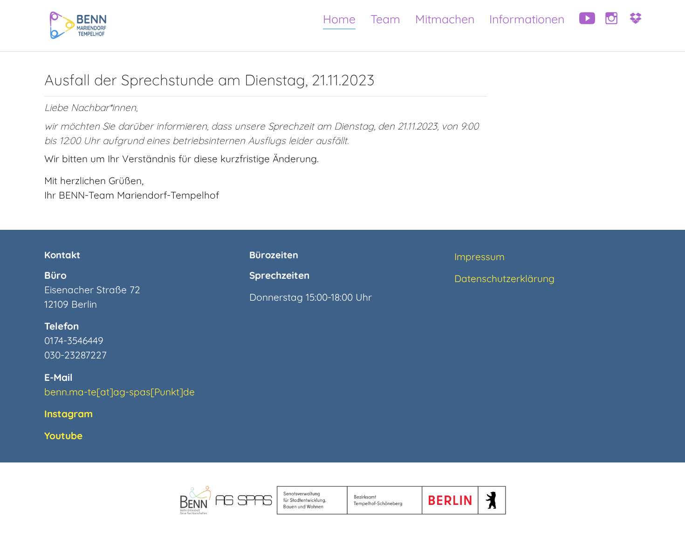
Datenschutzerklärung (504, 278)
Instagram (68, 413)
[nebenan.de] (632, 26)
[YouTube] (584, 26)
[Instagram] (608, 26)
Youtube (63, 435)
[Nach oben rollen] (661, 514)
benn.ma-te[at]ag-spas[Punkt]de (119, 392)
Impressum (479, 256)
